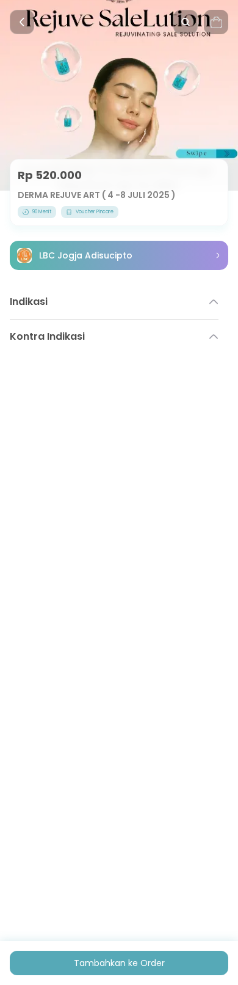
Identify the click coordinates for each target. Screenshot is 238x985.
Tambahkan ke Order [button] (119, 963)
